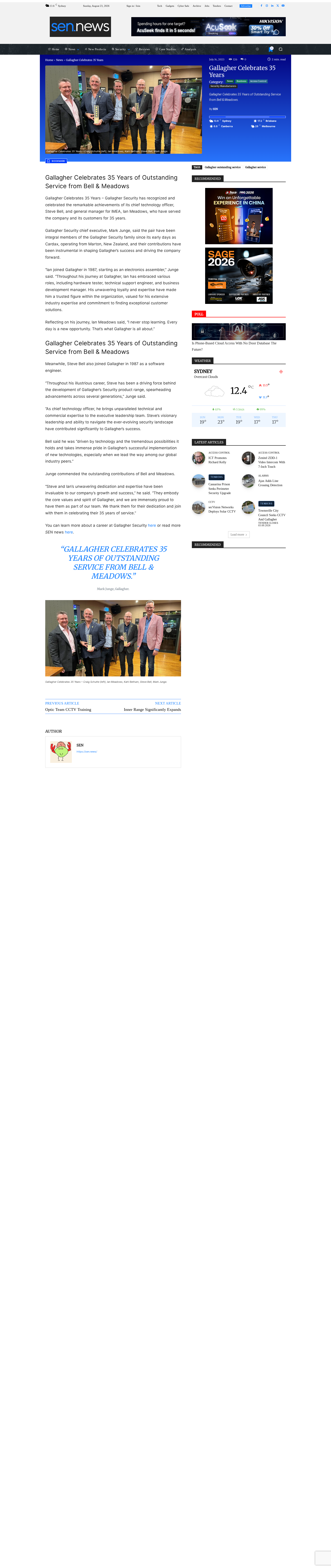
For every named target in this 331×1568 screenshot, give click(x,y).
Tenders (217, 477)
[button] (280, 49)
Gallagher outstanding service (223, 167)
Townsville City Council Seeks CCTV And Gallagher (272, 515)
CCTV (212, 502)
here (152, 525)
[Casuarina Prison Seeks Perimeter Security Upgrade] (198, 480)
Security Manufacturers (223, 86)
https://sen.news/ (87, 751)
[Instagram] (267, 6)
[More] (166, 720)
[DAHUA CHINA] (239, 216)
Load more (237, 534)
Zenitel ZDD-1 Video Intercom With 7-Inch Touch (271, 462)
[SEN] (61, 752)
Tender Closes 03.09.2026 (268, 524)
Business (241, 81)
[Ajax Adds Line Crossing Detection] (248, 480)
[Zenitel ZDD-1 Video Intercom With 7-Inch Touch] (248, 458)
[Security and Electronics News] (80, 27)
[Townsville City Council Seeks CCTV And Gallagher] (248, 507)
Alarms (263, 475)
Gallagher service (255, 167)
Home (49, 60)
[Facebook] (261, 6)
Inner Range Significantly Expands (152, 709)
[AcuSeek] (208, 26)
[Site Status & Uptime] (257, 49)
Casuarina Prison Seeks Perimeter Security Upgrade (220, 489)
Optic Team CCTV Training (68, 709)
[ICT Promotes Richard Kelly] (198, 458)
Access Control (258, 81)
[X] (277, 6)
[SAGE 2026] (239, 276)
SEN (215, 109)
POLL (199, 314)
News (59, 60)
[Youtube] (283, 6)
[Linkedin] (272, 6)
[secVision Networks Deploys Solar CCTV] (198, 507)
